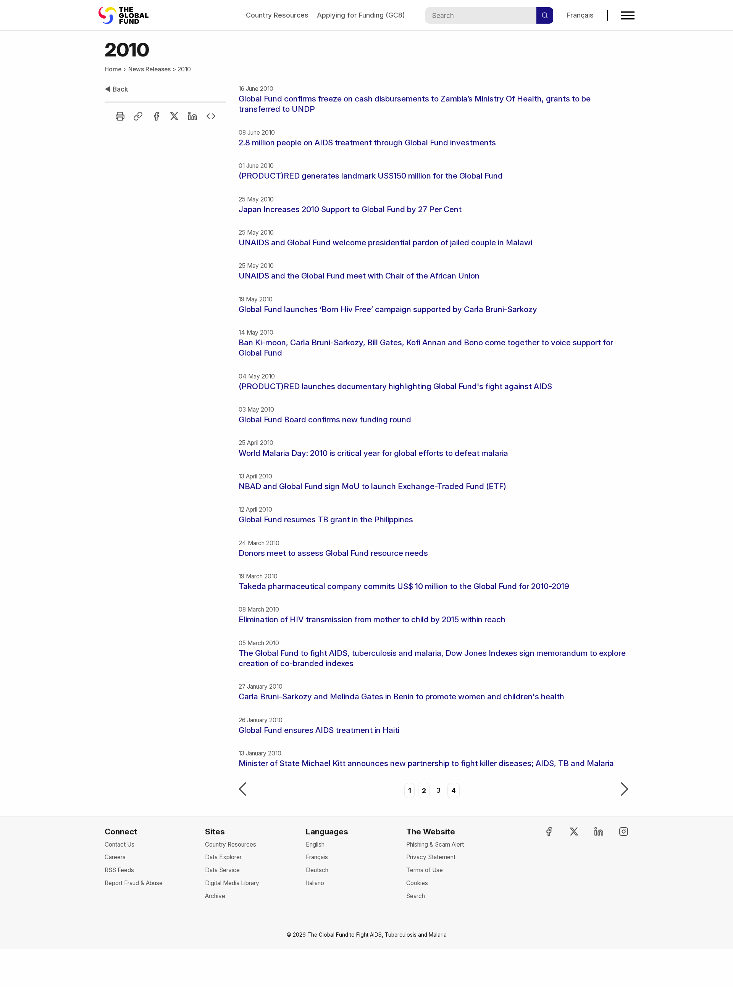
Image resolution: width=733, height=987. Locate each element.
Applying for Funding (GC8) (361, 15)
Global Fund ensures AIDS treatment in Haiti (319, 730)
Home (113, 69)
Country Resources (277, 15)
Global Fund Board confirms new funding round (325, 419)
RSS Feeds (119, 870)
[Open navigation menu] (628, 15)
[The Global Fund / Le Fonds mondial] (127, 15)
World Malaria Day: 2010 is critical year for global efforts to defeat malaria (373, 453)
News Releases (149, 69)
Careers (115, 857)
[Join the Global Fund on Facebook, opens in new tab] (542, 831)
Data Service (222, 870)
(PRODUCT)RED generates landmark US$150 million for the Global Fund (371, 175)
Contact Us (119, 844)
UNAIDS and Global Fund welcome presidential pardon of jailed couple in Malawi (385, 242)
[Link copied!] (138, 116)
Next (624, 789)
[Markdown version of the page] (211, 116)
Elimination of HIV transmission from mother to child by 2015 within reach (372, 619)
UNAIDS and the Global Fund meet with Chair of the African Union (359, 275)
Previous (242, 789)
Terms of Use (424, 870)
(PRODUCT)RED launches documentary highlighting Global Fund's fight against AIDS (395, 386)
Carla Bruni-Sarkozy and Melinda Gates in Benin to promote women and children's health (401, 696)
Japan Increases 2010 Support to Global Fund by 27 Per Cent (350, 209)
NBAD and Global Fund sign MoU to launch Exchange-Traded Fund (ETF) (372, 486)
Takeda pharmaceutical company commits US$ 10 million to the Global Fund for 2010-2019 (404, 586)
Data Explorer (223, 857)
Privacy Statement (430, 857)
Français (580, 15)
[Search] (544, 15)
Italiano (315, 883)
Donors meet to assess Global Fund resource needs (333, 553)
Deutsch (317, 870)
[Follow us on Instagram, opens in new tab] (616, 831)
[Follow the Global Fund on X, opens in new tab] (566, 831)
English (315, 844)
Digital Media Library (232, 883)
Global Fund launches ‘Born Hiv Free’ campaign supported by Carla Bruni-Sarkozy (388, 309)
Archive (215, 896)
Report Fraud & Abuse (134, 883)
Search (415, 896)
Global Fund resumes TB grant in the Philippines (326, 519)
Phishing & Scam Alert (435, 844)
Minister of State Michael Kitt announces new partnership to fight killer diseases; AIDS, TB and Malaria (426, 763)
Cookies (417, 883)
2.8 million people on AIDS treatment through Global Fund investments (367, 142)
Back (116, 89)
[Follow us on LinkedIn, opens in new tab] (592, 831)
